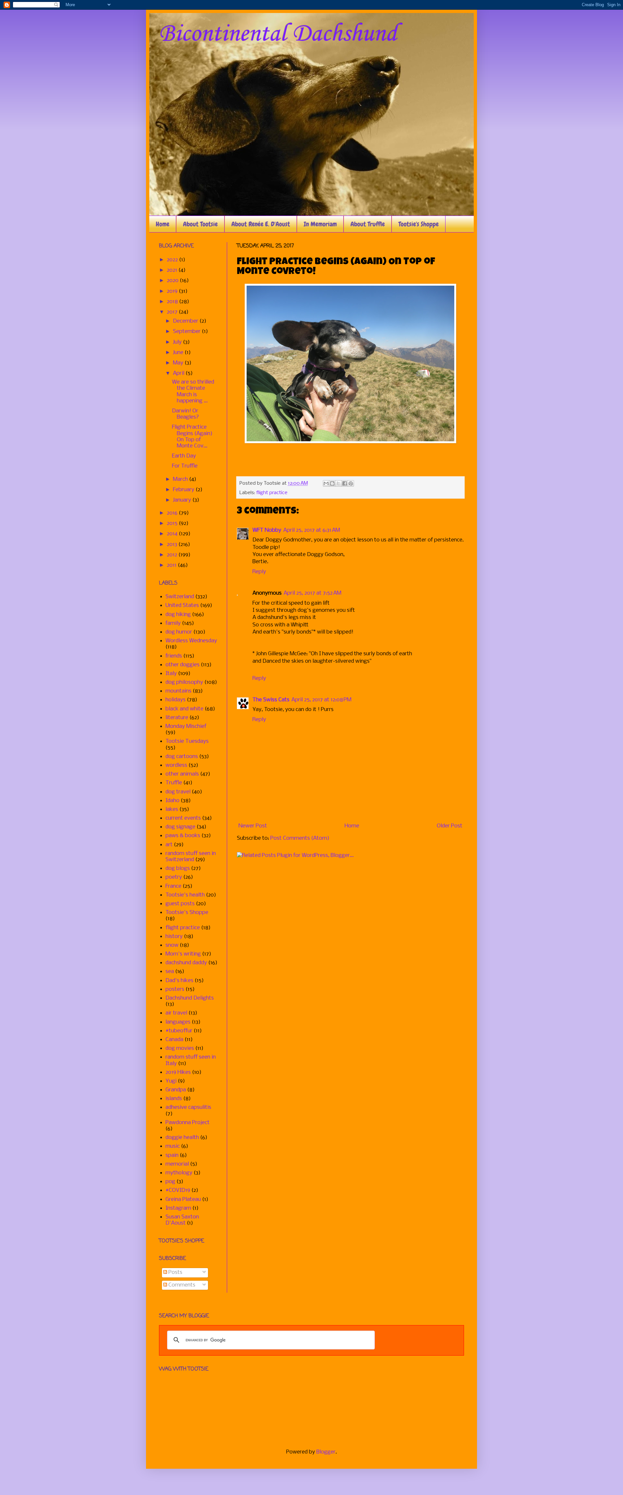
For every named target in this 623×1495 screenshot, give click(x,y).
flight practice (271, 492)
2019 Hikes (178, 1072)
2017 (173, 312)
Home (162, 224)
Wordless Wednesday (191, 641)
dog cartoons (181, 756)
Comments (181, 1285)
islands (173, 1099)
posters (174, 989)
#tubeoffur (178, 1031)
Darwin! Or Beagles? (185, 414)
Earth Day (184, 456)
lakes (171, 809)
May (179, 363)
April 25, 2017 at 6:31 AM (311, 530)
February (184, 490)
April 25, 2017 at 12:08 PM (321, 700)
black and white (184, 709)
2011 (172, 565)
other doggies (182, 665)
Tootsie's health (185, 895)
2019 (173, 291)
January (182, 500)
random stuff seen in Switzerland (190, 856)
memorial (177, 1164)
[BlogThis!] (332, 483)
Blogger (326, 1452)
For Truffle (185, 466)
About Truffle (367, 224)
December (186, 321)
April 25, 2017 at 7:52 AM (312, 593)
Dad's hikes (179, 981)
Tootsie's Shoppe (418, 224)
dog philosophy (184, 682)
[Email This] (326, 483)
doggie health (182, 1137)
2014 (173, 534)
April (179, 373)
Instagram (178, 1208)
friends (173, 656)
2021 (172, 270)
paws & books (182, 836)
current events (183, 818)
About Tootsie (200, 224)
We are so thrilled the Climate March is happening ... (193, 391)
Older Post (449, 826)
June (179, 353)
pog (170, 1182)
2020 (173, 281)
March (181, 479)
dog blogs (177, 868)
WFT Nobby (266, 530)
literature (176, 718)
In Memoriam (320, 224)
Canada (174, 1040)
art (169, 845)
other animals (182, 774)
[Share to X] (338, 483)
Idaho (172, 801)
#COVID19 (177, 1190)
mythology (178, 1173)
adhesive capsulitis (188, 1107)
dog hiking (178, 614)
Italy (171, 673)
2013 (172, 544)
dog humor (178, 632)
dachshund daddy (186, 963)
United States (182, 605)
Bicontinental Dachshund (278, 34)
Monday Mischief (185, 726)
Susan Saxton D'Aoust (182, 1220)
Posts (174, 1272)
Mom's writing (183, 954)
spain (171, 1155)
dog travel (177, 792)
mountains (178, 691)
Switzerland (179, 597)
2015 (173, 523)
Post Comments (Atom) (299, 838)
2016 (173, 513)
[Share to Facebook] (344, 483)
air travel (176, 1013)
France (173, 886)
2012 (172, 555)
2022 (173, 260)
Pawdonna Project (187, 1123)
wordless (176, 765)
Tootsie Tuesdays (187, 741)
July (178, 342)
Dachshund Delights (189, 998)
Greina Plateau (183, 1199)
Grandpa (175, 1090)
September (187, 331)
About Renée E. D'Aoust (260, 224)
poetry (173, 877)
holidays (175, 700)
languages (177, 1022)
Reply (259, 572)
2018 (173, 302)
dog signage (180, 827)
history (174, 936)
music (172, 1146)
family (173, 623)
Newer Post (252, 826)
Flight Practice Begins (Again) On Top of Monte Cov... (192, 436)
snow (171, 945)
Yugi (171, 1081)
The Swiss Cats (270, 700)
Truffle (173, 783)
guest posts (180, 904)
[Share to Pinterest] (351, 483)
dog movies (179, 1048)
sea (169, 971)
